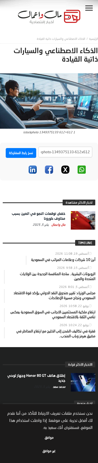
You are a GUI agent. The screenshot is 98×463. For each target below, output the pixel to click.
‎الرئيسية (93, 38)
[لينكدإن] (32, 169)
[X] (65, 169)
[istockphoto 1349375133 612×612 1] (49, 100)
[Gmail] (16, 169)
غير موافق (49, 451)
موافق (49, 437)
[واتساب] (81, 169)
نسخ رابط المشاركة (21, 153)
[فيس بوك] (49, 169)
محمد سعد (58, 386)
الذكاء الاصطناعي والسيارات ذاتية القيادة (61, 38)
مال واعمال (58, 224)
